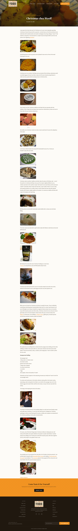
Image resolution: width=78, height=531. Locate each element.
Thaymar (22, 265)
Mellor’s (22, 314)
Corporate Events (40, 3)
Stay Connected (64, 523)
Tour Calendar (23, 505)
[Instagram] (39, 514)
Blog (53, 505)
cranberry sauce (39, 314)
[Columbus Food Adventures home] (39, 504)
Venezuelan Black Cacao (38, 456)
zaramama (35, 458)
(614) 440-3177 (55, 516)
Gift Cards (56, 3)
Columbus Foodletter (22, 516)
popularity (32, 37)
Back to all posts (24, 477)
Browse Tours (39, 490)
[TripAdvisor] (42, 514)
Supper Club (23, 514)
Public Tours (32, 3)
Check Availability (65, 3)
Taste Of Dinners (22, 512)
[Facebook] (36, 514)
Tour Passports (55, 512)
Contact (54, 514)
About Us (54, 503)
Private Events (49, 3)
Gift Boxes (54, 510)
